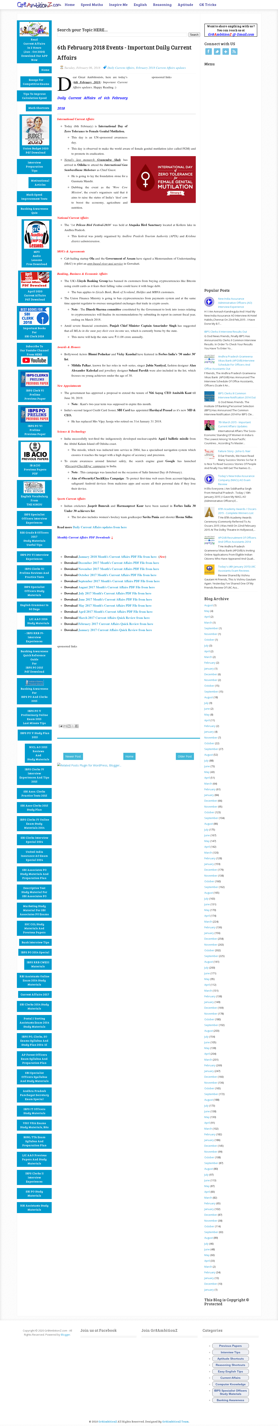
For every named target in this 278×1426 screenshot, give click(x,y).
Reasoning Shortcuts (230, 1365)
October (209, 639)
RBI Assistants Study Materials (34, 1207)
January (209, 668)
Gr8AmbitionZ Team (175, 1421)
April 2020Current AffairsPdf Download (35, 295)
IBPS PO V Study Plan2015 (34, 735)
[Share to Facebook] (77, 726)
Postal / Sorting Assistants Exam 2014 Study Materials (34, 1022)
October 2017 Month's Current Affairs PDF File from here (117, 575)
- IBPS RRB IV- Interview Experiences (34, 637)
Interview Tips (230, 1352)
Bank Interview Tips (35, 942)
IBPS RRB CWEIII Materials (38, 964)
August (208, 605)
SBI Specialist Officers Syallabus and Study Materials (34, 1077)
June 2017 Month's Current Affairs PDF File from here (115, 599)
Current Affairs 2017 (35, 994)
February (210, 662)
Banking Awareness (230, 1400)
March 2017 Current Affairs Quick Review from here (114, 617)
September (211, 628)
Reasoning (162, 4)
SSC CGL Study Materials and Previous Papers (34, 928)
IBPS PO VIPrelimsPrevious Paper (35, 430)
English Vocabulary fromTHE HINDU (34, 500)
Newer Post (73, 756)
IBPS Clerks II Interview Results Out (225, 331)
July (206, 645)
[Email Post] (60, 725)
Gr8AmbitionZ (107, 1421)
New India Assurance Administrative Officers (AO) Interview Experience (235, 303)
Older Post (185, 756)
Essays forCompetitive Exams (36, 82)
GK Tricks (207, 4)
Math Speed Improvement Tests (34, 197)
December (210, 674)
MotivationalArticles (40, 182)
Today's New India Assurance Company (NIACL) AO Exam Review (236, 480)
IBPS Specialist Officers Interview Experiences (34, 518)
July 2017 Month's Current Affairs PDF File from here (115, 593)
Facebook (208, 51)
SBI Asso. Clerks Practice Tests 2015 (34, 793)
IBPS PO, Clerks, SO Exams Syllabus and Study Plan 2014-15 (34, 1041)
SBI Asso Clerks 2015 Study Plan (34, 807)
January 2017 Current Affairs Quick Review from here (115, 630)
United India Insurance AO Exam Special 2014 (34, 856)
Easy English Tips (230, 1371)
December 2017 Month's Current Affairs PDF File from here (118, 562)
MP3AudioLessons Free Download (36, 258)
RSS (234, 51)
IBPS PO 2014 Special (35, 952)
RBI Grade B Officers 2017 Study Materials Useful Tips (34, 539)
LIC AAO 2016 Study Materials (38, 621)
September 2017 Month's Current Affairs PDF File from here (119, 581)
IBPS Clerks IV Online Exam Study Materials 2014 (34, 824)
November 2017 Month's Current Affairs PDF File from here (118, 569)
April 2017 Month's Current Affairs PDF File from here (116, 611)
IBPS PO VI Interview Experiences (34, 557)
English (140, 4)
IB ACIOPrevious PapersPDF (35, 469)
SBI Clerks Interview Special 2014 (34, 840)
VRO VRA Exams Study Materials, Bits (34, 1125)
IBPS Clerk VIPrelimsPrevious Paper (35, 394)
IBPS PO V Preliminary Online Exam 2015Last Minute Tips (34, 717)
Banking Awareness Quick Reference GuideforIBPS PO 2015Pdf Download (34, 661)
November (210, 634)
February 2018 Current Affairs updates (161, 68)
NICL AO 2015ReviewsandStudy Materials (38, 753)
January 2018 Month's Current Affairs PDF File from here (117, 556)
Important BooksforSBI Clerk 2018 (34, 332)
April (207, 616)
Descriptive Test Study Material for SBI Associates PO (34, 892)
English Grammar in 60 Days (34, 607)
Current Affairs (230, 1377)
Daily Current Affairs (120, 68)
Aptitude (185, 4)
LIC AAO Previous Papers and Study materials (34, 1159)
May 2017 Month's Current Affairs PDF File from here (115, 605)
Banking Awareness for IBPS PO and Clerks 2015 (34, 695)
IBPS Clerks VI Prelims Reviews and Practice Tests (34, 573)
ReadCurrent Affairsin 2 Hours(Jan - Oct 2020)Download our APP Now (34, 49)
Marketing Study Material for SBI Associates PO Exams (34, 910)
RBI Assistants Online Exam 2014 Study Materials (34, 980)
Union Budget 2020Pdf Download (35, 150)
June (207, 708)
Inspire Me (118, 4)
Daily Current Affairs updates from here (100, 527)
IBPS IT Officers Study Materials (34, 1111)
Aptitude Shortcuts (230, 1358)
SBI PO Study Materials (34, 1193)
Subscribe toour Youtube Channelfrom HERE (34, 350)
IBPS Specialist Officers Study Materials (34, 591)
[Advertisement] (104, 19)
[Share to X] (73, 726)
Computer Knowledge (231, 1384)
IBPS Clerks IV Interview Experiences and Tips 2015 (34, 775)
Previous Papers (230, 1345)
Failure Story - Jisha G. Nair (234, 451)
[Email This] (65, 726)
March (208, 622)
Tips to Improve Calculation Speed (34, 96)
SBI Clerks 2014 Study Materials (34, 1006)
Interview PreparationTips (34, 166)
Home (70, 4)
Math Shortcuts (38, 108)
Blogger (65, 1334)
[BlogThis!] (69, 726)
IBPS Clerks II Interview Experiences (34, 1177)
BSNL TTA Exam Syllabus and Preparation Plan (34, 1141)
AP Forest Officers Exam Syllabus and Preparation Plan (34, 1059)
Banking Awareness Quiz (34, 211)
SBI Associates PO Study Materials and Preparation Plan (34, 874)
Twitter (217, 51)
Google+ (225, 51)
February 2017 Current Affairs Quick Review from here (115, 623)
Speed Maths (92, 4)
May (207, 611)
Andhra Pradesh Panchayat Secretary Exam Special (34, 1095)
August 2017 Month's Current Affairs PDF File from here (116, 587)
